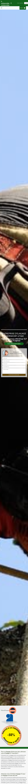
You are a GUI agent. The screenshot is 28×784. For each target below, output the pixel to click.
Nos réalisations (14, 343)
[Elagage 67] (4, 8)
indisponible (5, 3)
